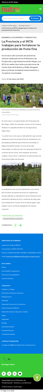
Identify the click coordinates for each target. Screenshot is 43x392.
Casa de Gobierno (8, 278)
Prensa (4, 267)
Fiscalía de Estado (8, 330)
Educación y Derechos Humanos (12, 293)
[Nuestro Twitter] (9, 374)
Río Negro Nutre (24, 26)
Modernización (7, 297)
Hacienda (5, 300)
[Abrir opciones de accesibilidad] (37, 377)
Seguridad (5, 319)
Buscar (36, 18)
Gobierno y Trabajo (8, 289)
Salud (4, 315)
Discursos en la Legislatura (10, 275)
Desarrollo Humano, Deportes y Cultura (15, 312)
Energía (4, 323)
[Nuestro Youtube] (20, 374)
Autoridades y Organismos (11, 271)
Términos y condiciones (22, 383)
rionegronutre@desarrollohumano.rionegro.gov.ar (23, 256)
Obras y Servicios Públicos (10, 308)
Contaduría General (8, 334)
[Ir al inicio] (15, 9)
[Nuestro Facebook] (4, 374)
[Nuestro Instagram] (15, 374)
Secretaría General (8, 327)
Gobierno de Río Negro (9, 26)
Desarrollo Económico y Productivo (13, 304)
